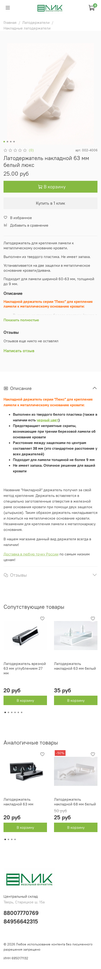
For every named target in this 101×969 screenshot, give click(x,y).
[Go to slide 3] (11, 141)
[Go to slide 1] (4, 141)
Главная (10, 22)
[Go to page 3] (11, 712)
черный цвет (47, 420)
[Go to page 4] (15, 712)
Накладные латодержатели (27, 28)
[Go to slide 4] (14, 141)
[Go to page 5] (18, 712)
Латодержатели (36, 22)
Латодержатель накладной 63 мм (18, 801)
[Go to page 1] (5, 712)
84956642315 (21, 921)
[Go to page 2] (8, 712)
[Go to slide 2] (7, 141)
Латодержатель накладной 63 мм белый (75, 666)
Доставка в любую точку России (31, 554)
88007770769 (21, 912)
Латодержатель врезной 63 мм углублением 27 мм (25, 668)
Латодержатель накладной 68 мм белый (75, 801)
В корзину (25, 700)
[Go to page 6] (21, 712)
